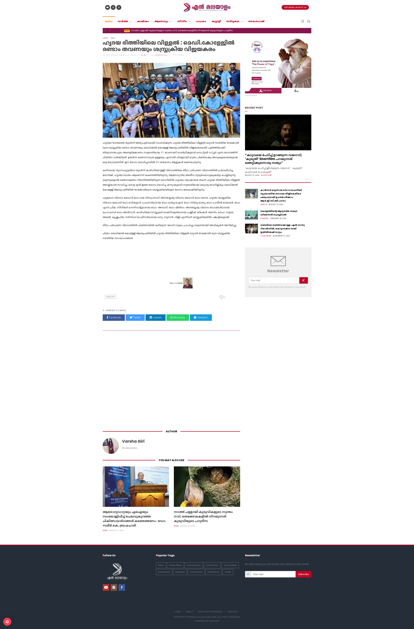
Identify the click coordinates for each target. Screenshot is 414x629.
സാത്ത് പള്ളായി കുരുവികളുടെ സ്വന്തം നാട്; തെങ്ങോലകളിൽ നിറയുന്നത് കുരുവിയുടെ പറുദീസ (169, 30)
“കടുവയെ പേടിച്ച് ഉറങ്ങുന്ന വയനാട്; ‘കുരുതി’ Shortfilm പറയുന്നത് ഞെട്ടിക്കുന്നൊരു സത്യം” (273, 159)
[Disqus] (171, 380)
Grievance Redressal (210, 612)
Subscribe (303, 574)
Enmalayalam (194, 565)
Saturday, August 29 (295, 7)
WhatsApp (179, 317)
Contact (233, 612)
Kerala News (175, 565)
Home (105, 38)
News (105, 530)
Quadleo (214, 621)
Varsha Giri (161, 55)
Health (263, 204)
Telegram (202, 317)
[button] (105, 30)
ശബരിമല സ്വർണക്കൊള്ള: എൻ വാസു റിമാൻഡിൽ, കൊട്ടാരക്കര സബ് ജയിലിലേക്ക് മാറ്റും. (282, 228)
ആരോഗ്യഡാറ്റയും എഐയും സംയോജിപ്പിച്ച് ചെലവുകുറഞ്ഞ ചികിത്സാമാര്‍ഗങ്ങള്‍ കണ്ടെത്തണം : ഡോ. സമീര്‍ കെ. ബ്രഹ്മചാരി (134, 519)
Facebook (114, 317)
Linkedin (157, 317)
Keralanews (214, 572)
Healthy (110, 297)
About (189, 612)
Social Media (230, 565)
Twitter (136, 317)
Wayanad (180, 572)
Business (264, 218)
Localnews (265, 236)
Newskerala (164, 572)
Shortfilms (266, 175)
